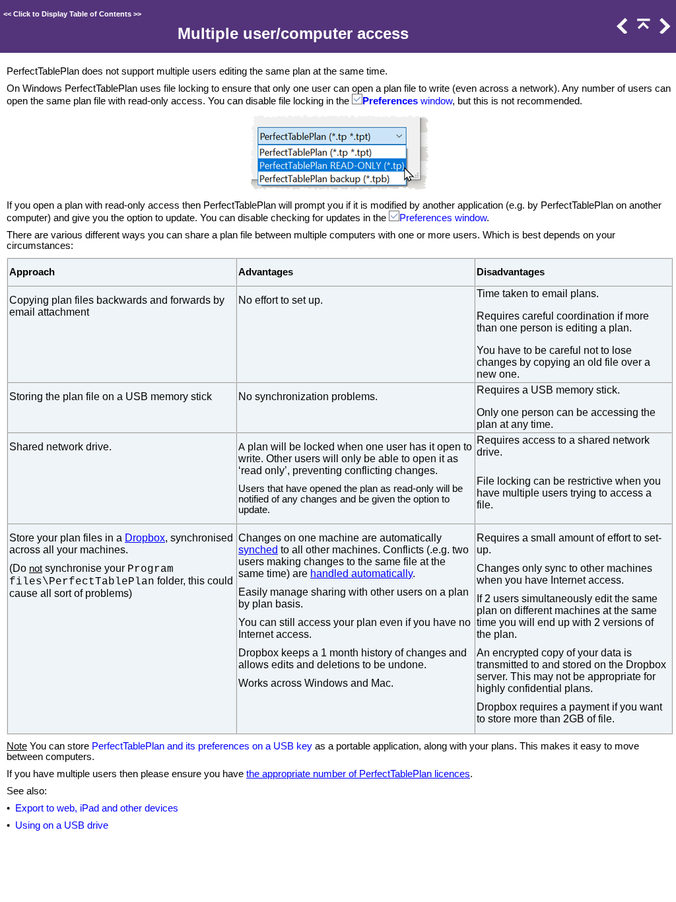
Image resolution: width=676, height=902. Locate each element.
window (435, 101)
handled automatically (361, 573)
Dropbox (145, 537)
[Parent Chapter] (642, 30)
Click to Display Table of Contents (72, 14)
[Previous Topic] (621, 30)
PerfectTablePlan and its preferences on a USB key (202, 746)
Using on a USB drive (61, 825)
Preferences (390, 101)
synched (258, 549)
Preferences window (443, 218)
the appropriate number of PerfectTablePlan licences (358, 774)
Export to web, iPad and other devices (96, 808)
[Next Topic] (663, 30)
